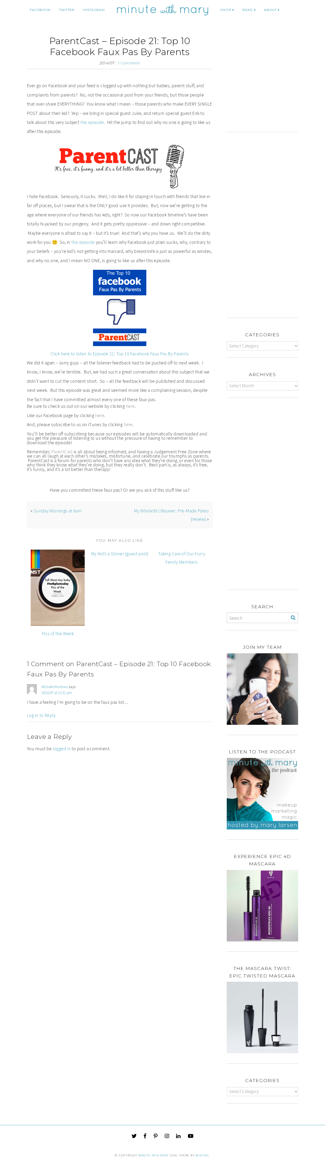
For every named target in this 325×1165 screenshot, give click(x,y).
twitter (66, 10)
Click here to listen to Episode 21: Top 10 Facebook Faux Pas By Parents (120, 354)
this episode (92, 122)
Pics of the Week (58, 633)
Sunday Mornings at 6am (58, 511)
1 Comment (129, 63)
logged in (62, 748)
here (130, 406)
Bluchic (202, 1155)
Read (247, 10)
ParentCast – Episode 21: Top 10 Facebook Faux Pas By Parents (119, 46)
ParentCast (62, 452)
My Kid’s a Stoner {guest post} (119, 554)
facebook (40, 10)
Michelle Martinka (55, 687)
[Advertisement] (267, 83)
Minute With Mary (153, 1155)
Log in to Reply (41, 715)
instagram (94, 10)
